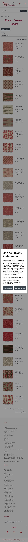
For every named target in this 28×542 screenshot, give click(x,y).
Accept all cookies (20, 288)
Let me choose (8, 288)
